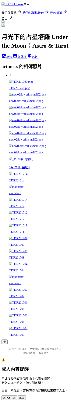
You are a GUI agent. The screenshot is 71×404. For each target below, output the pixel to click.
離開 (21, 398)
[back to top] (5, 342)
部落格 (22, 57)
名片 (35, 57)
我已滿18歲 (9, 398)
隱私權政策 (29, 352)
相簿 (9, 57)
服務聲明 (43, 352)
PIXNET (22, 349)
